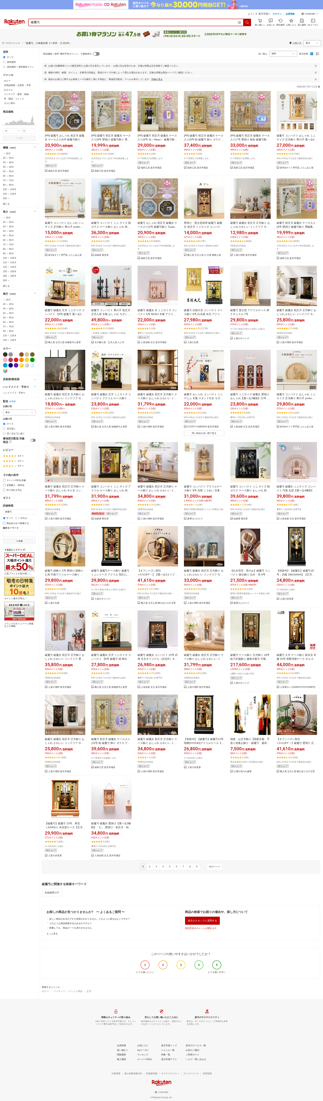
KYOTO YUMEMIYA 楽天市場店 (203, 427)
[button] (310, 14)
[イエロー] (27, 360)
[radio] (4, 57)
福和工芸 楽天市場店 (58, 171)
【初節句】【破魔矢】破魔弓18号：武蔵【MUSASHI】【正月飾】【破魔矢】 (295, 574)
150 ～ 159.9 (9, 271)
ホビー (45, 991)
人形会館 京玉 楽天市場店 (154, 342)
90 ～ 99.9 (8, 253)
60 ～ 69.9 (8, 176)
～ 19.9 (6, 153)
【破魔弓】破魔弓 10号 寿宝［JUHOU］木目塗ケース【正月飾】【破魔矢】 (64, 827)
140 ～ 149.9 (9, 340)
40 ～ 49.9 (8, 167)
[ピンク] (5, 360)
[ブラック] (5, 354)
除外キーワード (11, 528)
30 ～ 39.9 (8, 162)
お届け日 (7, 419)
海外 (13, 401)
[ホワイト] (16, 354)
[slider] (3, 124)
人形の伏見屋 (286, 599)
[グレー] (10, 354)
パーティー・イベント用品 (67, 991)
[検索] (247, 22)
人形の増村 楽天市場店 (245, 255)
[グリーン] (32, 360)
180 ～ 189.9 (9, 276)
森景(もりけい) (194, 519)
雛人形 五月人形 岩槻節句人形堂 (64, 342)
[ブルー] (5, 365)
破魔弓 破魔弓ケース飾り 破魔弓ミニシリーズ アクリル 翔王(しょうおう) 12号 (110, 574)
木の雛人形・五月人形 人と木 (109, 342)
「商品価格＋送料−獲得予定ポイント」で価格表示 (66, 54)
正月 (89, 991)
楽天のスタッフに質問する (202, 920)
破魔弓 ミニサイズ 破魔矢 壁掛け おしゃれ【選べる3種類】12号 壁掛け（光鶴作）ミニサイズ (250, 398)
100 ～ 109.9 (9, 189)
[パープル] (16, 365)
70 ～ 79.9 (8, 180)
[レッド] (16, 360)
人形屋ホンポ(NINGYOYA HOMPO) (297, 687)
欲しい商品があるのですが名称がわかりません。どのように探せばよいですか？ (89, 919)
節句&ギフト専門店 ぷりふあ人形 (296, 168)
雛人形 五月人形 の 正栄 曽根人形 (204, 255)
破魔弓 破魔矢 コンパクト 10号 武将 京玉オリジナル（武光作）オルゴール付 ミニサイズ (158, 658)
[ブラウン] (21, 354)
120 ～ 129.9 (9, 194)
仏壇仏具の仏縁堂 (243, 771)
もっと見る (52, 933)
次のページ (214, 866)
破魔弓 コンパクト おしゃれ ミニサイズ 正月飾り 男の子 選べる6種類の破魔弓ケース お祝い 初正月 (297, 139)
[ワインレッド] (10, 360)
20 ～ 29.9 (8, 158)
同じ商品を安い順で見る (204, 433)
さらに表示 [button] (9, 103)
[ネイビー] (10, 365)
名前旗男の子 (52, 892)
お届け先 (7, 406)
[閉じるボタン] (315, 66)
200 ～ (6, 198)
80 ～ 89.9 (8, 185)
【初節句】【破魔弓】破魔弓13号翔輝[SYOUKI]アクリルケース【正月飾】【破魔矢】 (204, 743)
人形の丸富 (193, 342)
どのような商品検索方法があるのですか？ (70, 923)
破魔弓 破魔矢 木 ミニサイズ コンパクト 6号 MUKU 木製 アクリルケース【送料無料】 (157, 314)
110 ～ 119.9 (9, 262)
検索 (20, 138)
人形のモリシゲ (241, 338)
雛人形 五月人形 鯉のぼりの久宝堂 (158, 603)
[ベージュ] (27, 354)
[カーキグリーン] (32, 354)
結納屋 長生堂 (102, 255)
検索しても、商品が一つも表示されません (70, 928)
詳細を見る (157, 79)
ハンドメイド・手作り (14, 392)
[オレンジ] (21, 360)
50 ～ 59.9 (8, 171)
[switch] (33, 440)
